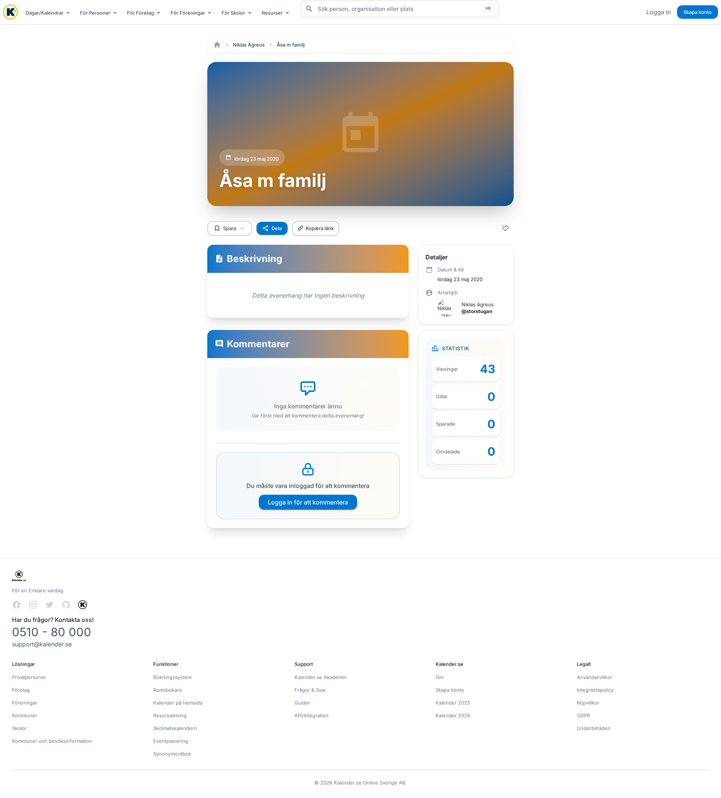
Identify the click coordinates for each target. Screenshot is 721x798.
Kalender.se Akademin (320, 677)
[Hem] (217, 44)
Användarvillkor (594, 677)
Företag (21, 690)
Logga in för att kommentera (308, 502)
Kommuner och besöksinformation (52, 741)
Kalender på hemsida (177, 703)
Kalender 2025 (453, 703)
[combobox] (400, 8)
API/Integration (311, 715)
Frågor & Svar (310, 690)
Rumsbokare (167, 690)
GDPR (583, 715)
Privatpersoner (29, 677)
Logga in (658, 12)
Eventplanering (170, 741)
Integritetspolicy (595, 690)
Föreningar (24, 703)
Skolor (19, 728)
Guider (302, 703)
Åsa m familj (291, 45)
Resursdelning (170, 715)
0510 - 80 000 (51, 632)
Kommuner (24, 715)
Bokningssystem (172, 677)
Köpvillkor (588, 703)
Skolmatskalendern (175, 728)
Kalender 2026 (453, 715)
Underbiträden (594, 728)
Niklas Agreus (249, 45)
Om (439, 677)
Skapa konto (697, 12)
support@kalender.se (42, 644)
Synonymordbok (172, 754)
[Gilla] (505, 228)
